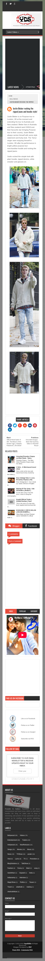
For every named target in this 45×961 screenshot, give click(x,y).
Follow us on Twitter (13, 725)
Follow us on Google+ (13, 732)
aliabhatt (19, 887)
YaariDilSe (27, 944)
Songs (10, 849)
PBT (30, 947)
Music (29, 849)
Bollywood (11, 835)
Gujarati (22, 873)
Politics (22, 882)
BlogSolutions (12, 863)
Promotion (33, 859)
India (31, 873)
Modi (28, 868)
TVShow (19, 854)
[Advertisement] (22, 61)
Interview (23, 877)
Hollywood (14, 99)
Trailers (24, 840)
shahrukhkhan (12, 891)
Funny (20, 868)
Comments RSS (27, 950)
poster (30, 854)
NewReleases (25, 845)
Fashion (10, 868)
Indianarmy (11, 877)
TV (25, 859)
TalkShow (25, 863)
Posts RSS (16, 950)
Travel (10, 887)
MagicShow (12, 882)
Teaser (31, 882)
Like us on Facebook (13, 718)
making (29, 887)
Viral (9, 859)
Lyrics (17, 859)
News (9, 854)
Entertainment (12, 840)
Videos (22, 835)
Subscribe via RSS (13, 738)
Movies (19, 849)
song (36, 868)
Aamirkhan (11, 873)
